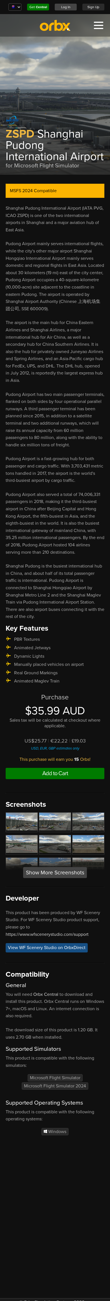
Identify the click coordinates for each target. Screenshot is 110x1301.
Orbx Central (45, 994)
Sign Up (93, 7)
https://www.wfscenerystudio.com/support (47, 934)
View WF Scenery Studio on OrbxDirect (46, 947)
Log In (66, 7)
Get (38, 7)
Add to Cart (55, 773)
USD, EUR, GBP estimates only (55, 748)
